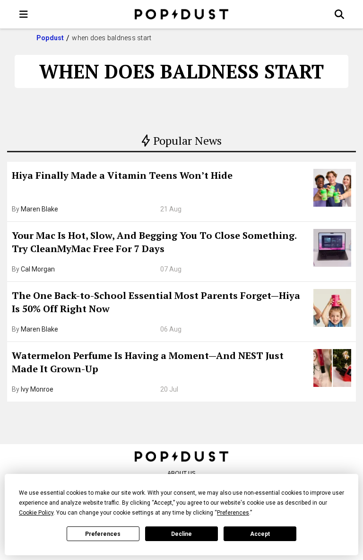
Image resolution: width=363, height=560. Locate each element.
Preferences (103, 534)
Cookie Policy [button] (36, 512)
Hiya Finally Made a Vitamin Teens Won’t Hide (122, 175)
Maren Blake (39, 209)
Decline (181, 534)
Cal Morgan (38, 269)
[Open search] (339, 14)
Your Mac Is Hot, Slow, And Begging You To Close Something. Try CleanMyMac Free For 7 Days (154, 242)
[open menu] (23, 14)
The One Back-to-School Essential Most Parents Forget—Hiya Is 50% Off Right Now (156, 302)
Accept (260, 534)
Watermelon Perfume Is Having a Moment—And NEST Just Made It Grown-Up (148, 362)
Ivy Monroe (37, 389)
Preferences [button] (233, 512)
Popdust (50, 38)
